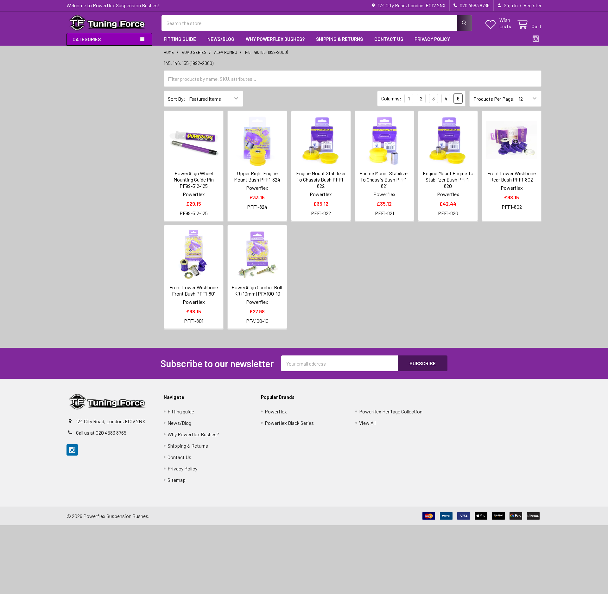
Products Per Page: (494, 99)
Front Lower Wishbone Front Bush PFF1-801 (193, 290)
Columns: (391, 98)
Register (532, 5)
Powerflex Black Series (289, 423)
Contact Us (388, 39)
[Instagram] (536, 38)
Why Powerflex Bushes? (275, 39)
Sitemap (177, 480)
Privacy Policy (432, 39)
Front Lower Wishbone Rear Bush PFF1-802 (511, 176)
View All (367, 423)
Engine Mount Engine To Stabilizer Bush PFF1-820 (448, 179)
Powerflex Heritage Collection (390, 411)
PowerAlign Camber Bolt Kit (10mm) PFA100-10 (257, 290)
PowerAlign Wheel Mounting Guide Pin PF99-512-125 (194, 179)
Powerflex (276, 411)
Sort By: (176, 99)
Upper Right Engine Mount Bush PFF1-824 (257, 176)
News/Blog (220, 39)
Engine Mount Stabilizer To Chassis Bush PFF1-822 (321, 179)
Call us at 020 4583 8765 (101, 433)
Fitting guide (180, 39)
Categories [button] (87, 39)
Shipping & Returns (339, 39)
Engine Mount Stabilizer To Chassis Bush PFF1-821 (384, 179)
